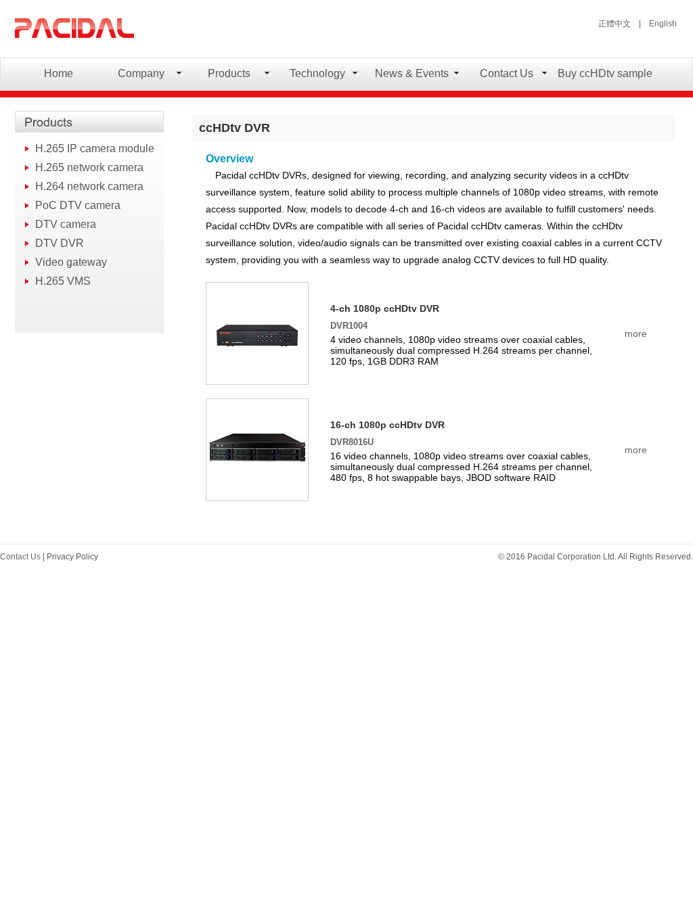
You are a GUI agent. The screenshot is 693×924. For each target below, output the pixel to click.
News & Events (412, 73)
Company (141, 73)
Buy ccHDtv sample (605, 73)
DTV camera (65, 224)
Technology (317, 73)
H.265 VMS (63, 281)
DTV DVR (59, 243)
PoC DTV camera (77, 205)
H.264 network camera (89, 186)
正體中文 (614, 23)
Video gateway (71, 262)
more (636, 333)
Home (58, 73)
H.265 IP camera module (94, 148)
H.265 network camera (89, 167)
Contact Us (506, 73)
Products (229, 73)
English (663, 23)
